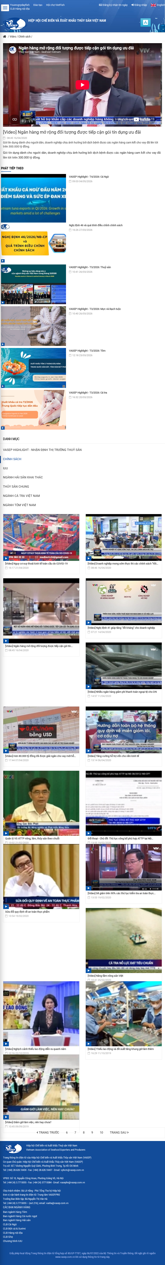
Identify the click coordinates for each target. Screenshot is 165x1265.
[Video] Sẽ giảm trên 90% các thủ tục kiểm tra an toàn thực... (122, 893)
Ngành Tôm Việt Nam (19, 505)
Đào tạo (37, 4)
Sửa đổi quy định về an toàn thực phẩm (27, 911)
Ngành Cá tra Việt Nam (21, 496)
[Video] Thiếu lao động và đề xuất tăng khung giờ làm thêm (121, 1048)
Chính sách (12, 459)
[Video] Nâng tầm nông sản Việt (105, 975)
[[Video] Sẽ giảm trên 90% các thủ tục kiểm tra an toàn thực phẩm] (124, 867)
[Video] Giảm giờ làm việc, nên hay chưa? (28, 1122)
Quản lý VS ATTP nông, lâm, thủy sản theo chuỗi (32, 838)
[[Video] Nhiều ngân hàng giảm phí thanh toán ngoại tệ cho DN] (124, 666)
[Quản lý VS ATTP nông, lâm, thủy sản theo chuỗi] (41, 803)
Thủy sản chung (16, 486)
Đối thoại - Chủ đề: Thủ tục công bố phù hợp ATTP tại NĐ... (120, 838)
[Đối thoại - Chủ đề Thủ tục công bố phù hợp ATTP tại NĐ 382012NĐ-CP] (124, 803)
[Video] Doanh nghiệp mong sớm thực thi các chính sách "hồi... (123, 563)
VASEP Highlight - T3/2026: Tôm (87, 350)
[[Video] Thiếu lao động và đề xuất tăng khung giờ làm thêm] (124, 1013)
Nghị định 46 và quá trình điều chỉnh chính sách (96, 225)
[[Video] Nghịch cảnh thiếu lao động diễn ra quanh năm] (41, 1013)
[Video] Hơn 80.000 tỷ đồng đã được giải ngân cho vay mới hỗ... (40, 756)
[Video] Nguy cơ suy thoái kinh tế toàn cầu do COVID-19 (36, 563)
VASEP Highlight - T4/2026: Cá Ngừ (89, 176)
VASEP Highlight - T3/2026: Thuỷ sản (90, 267)
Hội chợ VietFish (55, 4)
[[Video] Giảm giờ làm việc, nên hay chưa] (41, 1087)
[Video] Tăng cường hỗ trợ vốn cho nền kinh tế (113, 756)
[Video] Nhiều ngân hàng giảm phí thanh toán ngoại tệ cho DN (122, 691)
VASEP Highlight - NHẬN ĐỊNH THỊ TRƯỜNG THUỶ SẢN (42, 450)
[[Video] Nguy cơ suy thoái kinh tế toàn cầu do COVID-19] (41, 537)
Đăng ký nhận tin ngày (115, 4)
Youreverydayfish (20, 4)
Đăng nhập (140, 4)
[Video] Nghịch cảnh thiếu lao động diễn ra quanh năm (35, 1048)
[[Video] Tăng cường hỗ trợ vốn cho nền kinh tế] (124, 730)
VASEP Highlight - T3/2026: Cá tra (88, 392)
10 (101, 1132)
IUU (5, 468)
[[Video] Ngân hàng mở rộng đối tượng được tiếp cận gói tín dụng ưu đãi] (41, 610)
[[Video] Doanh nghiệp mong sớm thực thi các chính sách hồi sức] (124, 537)
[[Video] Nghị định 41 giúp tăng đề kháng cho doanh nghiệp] (124, 601)
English (160, 4)
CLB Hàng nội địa (20, 8)
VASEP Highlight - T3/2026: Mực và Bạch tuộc (95, 308)
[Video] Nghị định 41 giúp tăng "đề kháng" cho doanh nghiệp (121, 627)
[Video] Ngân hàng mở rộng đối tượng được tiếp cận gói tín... (39, 646)
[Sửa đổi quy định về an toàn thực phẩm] (41, 876)
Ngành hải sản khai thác (23, 477)
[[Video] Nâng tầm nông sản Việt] (124, 940)
